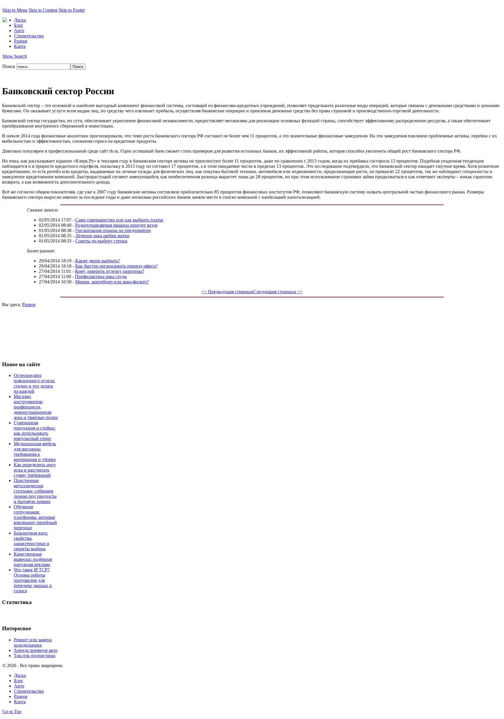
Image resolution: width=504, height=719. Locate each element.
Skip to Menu (14, 10)
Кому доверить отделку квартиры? (109, 271)
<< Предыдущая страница (227, 291)
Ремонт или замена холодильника (33, 642)
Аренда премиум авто (35, 650)
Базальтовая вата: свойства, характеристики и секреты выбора (31, 540)
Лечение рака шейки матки (102, 235)
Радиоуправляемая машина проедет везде (116, 225)
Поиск (9, 66)
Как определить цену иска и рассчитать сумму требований (35, 470)
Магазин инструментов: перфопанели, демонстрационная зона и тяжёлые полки (36, 407)
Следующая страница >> (277, 291)
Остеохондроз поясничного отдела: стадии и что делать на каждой (34, 383)
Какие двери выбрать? (97, 260)
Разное (29, 304)
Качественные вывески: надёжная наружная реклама (33, 559)
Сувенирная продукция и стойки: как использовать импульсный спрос (34, 430)
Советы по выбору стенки (101, 240)
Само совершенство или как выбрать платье (119, 219)
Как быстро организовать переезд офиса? (116, 265)
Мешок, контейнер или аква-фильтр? (112, 281)
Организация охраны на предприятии (113, 230)
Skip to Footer (72, 10)
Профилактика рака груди (101, 276)
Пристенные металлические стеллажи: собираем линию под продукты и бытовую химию (35, 491)
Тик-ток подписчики (34, 655)
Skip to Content (43, 10)
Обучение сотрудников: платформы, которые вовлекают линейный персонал (35, 517)
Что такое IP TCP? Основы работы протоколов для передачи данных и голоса (33, 580)
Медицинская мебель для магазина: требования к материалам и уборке (35, 451)
